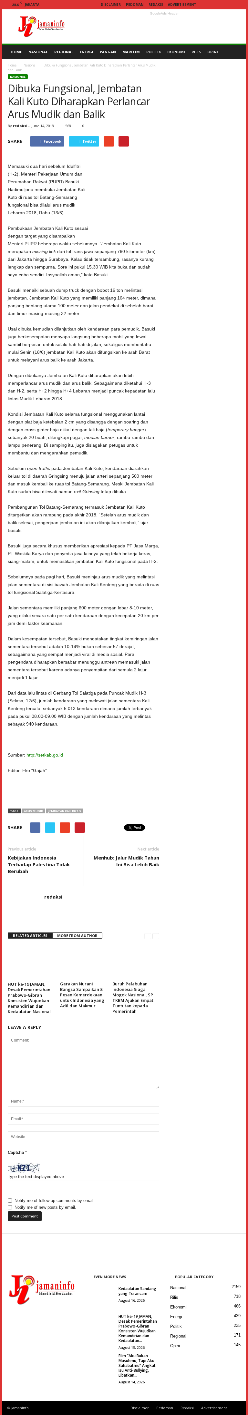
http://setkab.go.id (44, 755)
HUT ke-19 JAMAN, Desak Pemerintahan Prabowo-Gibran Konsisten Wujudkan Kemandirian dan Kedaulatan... (138, 1328)
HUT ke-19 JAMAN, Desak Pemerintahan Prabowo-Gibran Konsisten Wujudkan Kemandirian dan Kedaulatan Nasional (29, 997)
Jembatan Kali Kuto (64, 811)
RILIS (196, 51)
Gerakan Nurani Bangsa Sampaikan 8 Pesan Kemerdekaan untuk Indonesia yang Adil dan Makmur (82, 995)
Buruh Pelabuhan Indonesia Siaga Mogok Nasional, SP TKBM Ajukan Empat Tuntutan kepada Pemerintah (132, 997)
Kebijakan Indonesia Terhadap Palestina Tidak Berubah (39, 864)
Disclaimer (111, 4)
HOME (16, 51)
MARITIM (131, 51)
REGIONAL (63, 51)
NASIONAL (38, 51)
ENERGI (86, 51)
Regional (178, 1336)
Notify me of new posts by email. (45, 1207)
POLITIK (153, 51)
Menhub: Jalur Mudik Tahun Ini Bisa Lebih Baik (126, 861)
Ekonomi (178, 1307)
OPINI (212, 51)
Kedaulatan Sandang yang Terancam (137, 1291)
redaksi (20, 125)
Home (12, 65)
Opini (175, 1345)
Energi (176, 1316)
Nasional (30, 65)
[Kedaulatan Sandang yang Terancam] (102, 1296)
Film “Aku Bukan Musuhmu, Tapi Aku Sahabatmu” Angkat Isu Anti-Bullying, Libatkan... (137, 1365)
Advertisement (182, 4)
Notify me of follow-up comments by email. (55, 1200)
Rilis (174, 1297)
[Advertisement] (164, 26)
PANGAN (108, 51)
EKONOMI (176, 51)
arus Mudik (33, 811)
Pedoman (134, 4)
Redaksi (156, 4)
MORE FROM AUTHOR (77, 935)
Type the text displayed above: (36, 1176)
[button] (236, 52)
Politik (176, 1326)
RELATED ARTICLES (30, 935)
